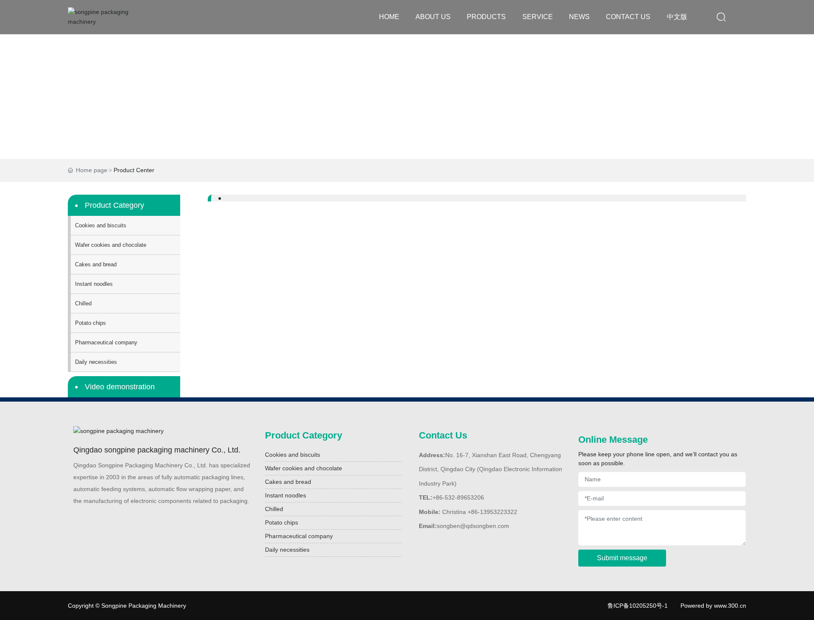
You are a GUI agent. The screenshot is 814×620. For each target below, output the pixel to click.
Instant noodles (285, 495)
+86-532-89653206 (458, 497)
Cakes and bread (288, 481)
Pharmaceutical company (299, 536)
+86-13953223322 (492, 511)
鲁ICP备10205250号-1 (638, 605)
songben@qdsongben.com (473, 525)
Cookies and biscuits (292, 454)
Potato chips (281, 522)
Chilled (274, 508)
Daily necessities (287, 549)
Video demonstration (120, 387)
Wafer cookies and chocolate (303, 468)
